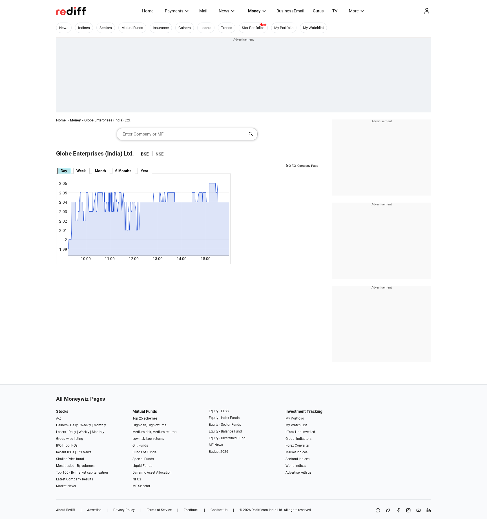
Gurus (318, 11)
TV (335, 11)
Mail (203, 11)
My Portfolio (283, 28)
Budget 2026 (218, 452)
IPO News (84, 452)
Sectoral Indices (297, 459)
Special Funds (143, 459)
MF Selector (141, 486)
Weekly (85, 425)
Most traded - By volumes (75, 466)
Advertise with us (298, 472)
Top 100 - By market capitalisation (82, 472)
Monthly (100, 425)
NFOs (136, 479)
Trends (226, 28)
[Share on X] (388, 510)
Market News (66, 486)
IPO (58, 445)
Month (100, 171)
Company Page (307, 166)
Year (144, 171)
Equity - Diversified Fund (227, 438)
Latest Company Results (74, 479)
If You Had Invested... (301, 432)
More (354, 11)
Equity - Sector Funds (225, 425)
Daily (74, 425)
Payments (174, 11)
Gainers (184, 28)
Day (64, 171)
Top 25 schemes (144, 418)
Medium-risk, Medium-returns (154, 432)
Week (81, 171)
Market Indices (296, 452)
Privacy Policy (124, 510)
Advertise (94, 510)
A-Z (58, 418)
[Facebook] (398, 510)
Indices (84, 28)
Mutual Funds (132, 28)
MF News (216, 445)
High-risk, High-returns (149, 425)
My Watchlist (313, 28)
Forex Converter (297, 445)
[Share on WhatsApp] (378, 510)
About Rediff (65, 510)
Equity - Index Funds (224, 418)
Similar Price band (70, 459)
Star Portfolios (253, 28)
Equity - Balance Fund (225, 431)
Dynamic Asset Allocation (152, 472)
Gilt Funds (140, 445)
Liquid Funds (142, 466)
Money (254, 11)
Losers (205, 28)
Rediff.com (260, 510)
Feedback (191, 510)
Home (148, 11)
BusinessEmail (290, 11)
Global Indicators (298, 439)
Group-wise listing (69, 439)
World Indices (295, 466)
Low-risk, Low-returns (148, 439)
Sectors (105, 28)
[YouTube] (418, 510)
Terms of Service (159, 510)
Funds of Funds (144, 452)
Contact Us (219, 510)
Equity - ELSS (219, 411)
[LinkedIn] (428, 510)
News (224, 11)
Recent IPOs (65, 452)
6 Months (123, 171)
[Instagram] (408, 510)
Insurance (161, 28)
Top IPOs (71, 445)
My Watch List (296, 425)
